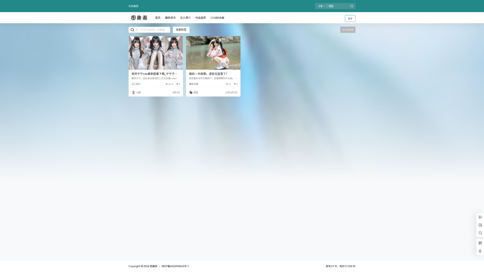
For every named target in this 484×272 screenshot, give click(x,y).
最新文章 (193, 84)
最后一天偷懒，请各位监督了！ (209, 73)
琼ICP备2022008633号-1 (175, 266)
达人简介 (136, 84)
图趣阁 (153, 266)
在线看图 (133, 6)
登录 (350, 18)
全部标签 (181, 29)
